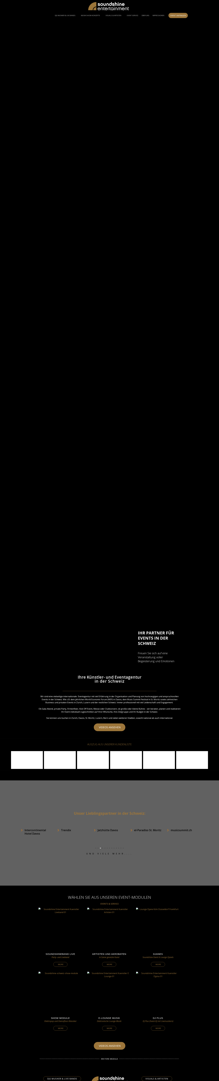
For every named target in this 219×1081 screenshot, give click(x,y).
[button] (4, 760)
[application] (76, 15)
